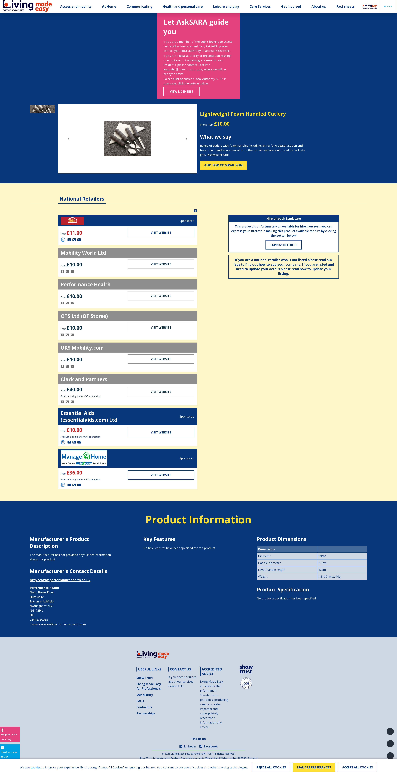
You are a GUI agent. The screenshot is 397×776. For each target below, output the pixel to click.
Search (389, 6)
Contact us (144, 707)
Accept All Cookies (357, 767)
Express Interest (283, 245)
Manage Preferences (314, 767)
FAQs (140, 701)
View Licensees (181, 91)
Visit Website (161, 233)
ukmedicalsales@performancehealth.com (58, 624)
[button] (68, 138)
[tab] (82, 195)
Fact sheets (345, 6)
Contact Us (175, 686)
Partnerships (145, 713)
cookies (35, 767)
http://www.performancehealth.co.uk (60, 580)
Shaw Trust (144, 678)
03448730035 (39, 619)
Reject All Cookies (271, 767)
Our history (144, 695)
